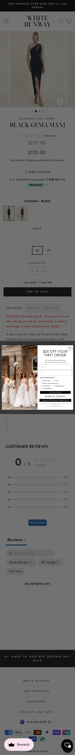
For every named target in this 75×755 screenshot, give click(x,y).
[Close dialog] (70, 348)
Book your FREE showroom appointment (55, 400)
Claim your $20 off (55, 392)
